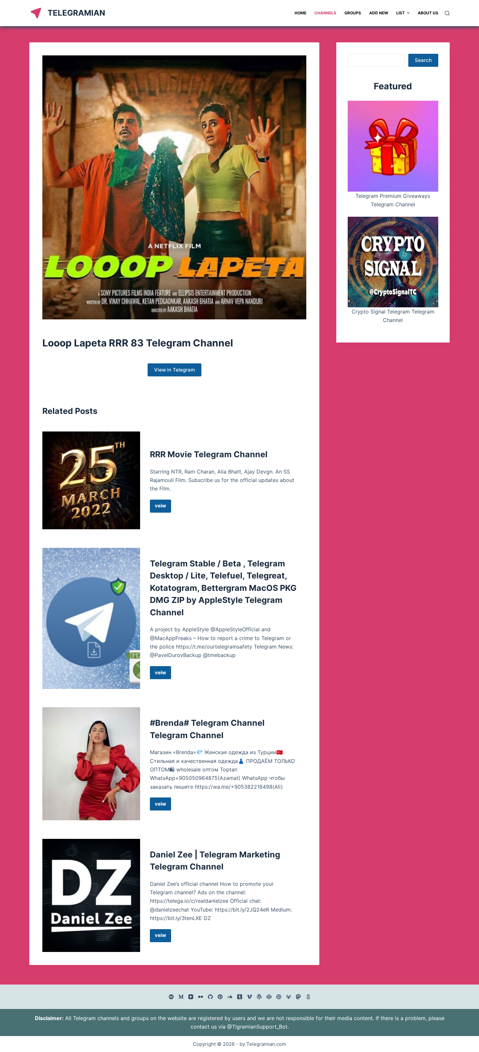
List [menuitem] (400, 12)
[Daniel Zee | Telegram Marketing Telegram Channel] (91, 895)
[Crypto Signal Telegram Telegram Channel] (393, 262)
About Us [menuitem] (428, 12)
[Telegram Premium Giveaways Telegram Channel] (393, 146)
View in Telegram (174, 370)
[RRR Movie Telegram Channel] (91, 480)
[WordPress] (259, 996)
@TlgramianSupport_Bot (257, 1026)
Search (423, 60)
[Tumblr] (239, 996)
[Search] (447, 13)
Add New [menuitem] (378, 12)
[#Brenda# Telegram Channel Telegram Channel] (91, 763)
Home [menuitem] (300, 12)
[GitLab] (288, 996)
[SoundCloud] (229, 996)
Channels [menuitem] (325, 12)
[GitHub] (210, 996)
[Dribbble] (278, 996)
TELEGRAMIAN (76, 13)
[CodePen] (269, 996)
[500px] (308, 996)
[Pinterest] (220, 996)
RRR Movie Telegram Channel (209, 454)
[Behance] (171, 996)
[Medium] (181, 996)
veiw (163, 507)
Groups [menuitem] (352, 12)
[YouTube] (190, 996)
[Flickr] (200, 996)
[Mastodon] (298, 996)
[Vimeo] (249, 996)
